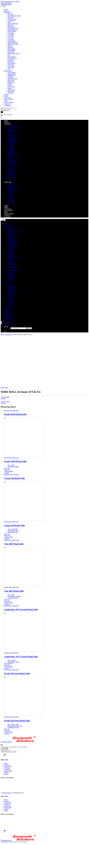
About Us (7, 11)
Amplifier (10, 77)
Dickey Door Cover (13, 44)
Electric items (8, 71)
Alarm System (11, 72)
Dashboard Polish (12, 42)
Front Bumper (11, 63)
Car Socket (11, 39)
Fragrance (10, 61)
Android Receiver (12, 78)
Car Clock (10, 36)
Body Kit (10, 25)
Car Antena (11, 33)
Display (10, 45)
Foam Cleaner (11, 56)
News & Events (8, 99)
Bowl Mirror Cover (13, 28)
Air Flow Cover (12, 19)
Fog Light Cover (12, 58)
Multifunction (11, 75)
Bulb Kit (10, 83)
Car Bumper (11, 34)
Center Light (11, 86)
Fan (9, 55)
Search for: (7, 328)
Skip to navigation (6, 1)
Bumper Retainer (12, 30)
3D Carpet (10, 17)
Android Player (12, 74)
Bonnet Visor (11, 26)
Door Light (11, 91)
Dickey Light (11, 89)
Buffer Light (11, 82)
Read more (7, 469)
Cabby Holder (11, 31)
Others (6, 96)
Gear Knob (11, 67)
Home (6, 9)
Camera (10, 85)
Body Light (11, 80)
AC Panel (10, 14)
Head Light (15, 410)
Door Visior (11, 52)
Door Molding (12, 50)
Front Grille (11, 64)
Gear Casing (11, 66)
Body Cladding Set (13, 23)
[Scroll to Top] (1, 843)
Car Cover (10, 38)
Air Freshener (11, 20)
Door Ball (10, 47)
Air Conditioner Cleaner (14, 15)
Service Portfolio (8, 102)
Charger (10, 88)
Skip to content (15, 1)
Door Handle (11, 49)
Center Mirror (11, 41)
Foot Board (11, 60)
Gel (9, 69)
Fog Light (10, 93)
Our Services (7, 97)
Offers (6, 101)
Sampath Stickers (7, 793)
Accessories (7, 12)
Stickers (6, 94)
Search (6, 326)
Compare (3, 398)
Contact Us (7, 104)
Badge (9, 22)
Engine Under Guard (13, 53)
